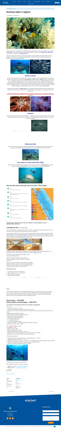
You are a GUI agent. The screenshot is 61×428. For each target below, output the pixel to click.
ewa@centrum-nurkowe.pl (21, 367)
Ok (54, 426)
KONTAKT (48, 1)
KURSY (14, 1)
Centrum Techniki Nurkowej (18, 380)
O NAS (24, 1)
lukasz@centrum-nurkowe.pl (22, 366)
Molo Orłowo (11, 391)
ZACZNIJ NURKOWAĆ (36, 1)
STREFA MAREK (31, 3)
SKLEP (43, 1)
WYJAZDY (19, 1)
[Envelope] (59, 2)
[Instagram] (57, 2)
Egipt (7, 387)
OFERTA (29, 1)
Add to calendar (11, 373)
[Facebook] (55, 2)
